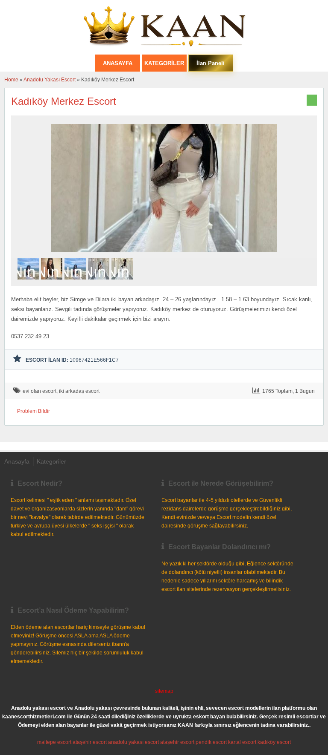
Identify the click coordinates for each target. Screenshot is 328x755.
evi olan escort (39, 391)
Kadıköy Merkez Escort (63, 101)
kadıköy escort (274, 742)
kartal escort (242, 742)
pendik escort (211, 742)
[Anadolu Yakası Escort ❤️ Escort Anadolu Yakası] (164, 27)
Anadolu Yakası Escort (49, 80)
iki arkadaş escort (79, 391)
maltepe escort (54, 742)
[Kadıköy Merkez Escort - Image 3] (76, 282)
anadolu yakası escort (133, 742)
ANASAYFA (117, 63)
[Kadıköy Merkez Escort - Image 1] (29, 282)
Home (11, 80)
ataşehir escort (90, 742)
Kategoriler (164, 63)
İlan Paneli (210, 63)
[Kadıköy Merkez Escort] (164, 254)
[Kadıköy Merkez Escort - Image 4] (99, 282)
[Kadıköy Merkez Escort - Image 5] (123, 282)
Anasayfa (16, 461)
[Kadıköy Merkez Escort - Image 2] (52, 282)
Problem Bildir (33, 411)
